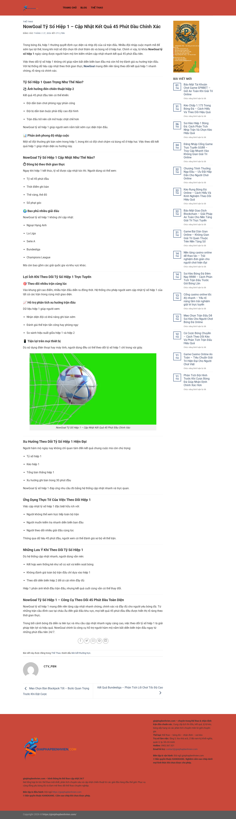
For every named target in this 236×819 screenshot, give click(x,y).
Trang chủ (70, 7)
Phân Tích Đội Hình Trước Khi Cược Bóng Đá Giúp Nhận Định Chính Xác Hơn (197, 380)
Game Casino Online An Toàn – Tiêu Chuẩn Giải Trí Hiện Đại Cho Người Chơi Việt (198, 359)
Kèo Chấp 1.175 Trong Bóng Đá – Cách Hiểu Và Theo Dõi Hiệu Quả (197, 109)
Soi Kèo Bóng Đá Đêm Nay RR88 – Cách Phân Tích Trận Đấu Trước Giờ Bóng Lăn (198, 278)
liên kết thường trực (81, 653)
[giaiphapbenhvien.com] (40, 8)
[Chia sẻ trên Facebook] (80, 641)
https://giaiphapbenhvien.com (66, 792)
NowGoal (89, 66)
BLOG (84, 7)
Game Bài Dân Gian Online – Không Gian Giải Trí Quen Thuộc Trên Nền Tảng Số (196, 236)
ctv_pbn (60, 33)
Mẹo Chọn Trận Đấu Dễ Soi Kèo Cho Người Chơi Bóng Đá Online (198, 319)
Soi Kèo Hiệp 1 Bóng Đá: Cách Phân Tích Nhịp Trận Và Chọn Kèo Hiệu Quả (198, 128)
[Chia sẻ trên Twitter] (87, 641)
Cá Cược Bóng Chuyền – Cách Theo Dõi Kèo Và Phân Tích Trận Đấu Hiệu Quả (198, 338)
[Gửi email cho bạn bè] (93, 641)
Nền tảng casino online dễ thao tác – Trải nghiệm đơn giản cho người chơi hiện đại (198, 257)
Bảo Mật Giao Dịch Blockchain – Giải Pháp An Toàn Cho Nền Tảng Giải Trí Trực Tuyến (198, 215)
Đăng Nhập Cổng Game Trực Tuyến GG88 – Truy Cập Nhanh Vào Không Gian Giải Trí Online (198, 150)
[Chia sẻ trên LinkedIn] (105, 641)
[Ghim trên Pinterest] (99, 641)
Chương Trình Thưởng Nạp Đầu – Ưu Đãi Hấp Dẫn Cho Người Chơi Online (198, 173)
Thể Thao (97, 7)
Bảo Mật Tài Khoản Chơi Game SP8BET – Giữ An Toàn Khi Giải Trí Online (198, 89)
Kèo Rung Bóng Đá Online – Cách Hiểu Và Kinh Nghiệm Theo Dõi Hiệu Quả (197, 194)
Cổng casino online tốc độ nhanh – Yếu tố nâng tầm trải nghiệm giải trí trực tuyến (197, 299)
